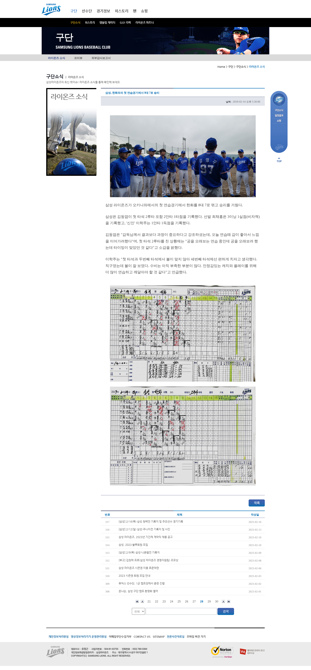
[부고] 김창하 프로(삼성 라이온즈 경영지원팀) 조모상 (148, 560)
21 (149, 601)
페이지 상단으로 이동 (279, 160)
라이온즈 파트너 (144, 22)
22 (156, 601)
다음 (223, 601)
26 (186, 601)
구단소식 (75, 22)
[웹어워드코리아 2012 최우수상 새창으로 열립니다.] (252, 647)
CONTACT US (142, 636)
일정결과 (279, 115)
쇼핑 (144, 11)
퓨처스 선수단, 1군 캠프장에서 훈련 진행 (142, 583)
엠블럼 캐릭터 (107, 22)
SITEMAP (159, 636)
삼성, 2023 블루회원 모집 (133, 544)
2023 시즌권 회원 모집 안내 (134, 575)
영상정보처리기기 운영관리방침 (89, 636)
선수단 (87, 11)
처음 (137, 601)
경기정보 (103, 11)
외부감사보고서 (101, 58)
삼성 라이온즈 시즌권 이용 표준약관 (139, 567)
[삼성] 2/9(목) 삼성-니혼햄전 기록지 (139, 552)
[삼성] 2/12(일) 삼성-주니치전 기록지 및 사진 (144, 529)
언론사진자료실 (175, 636)
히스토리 (90, 22)
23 (164, 601)
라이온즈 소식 (56, 58)
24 (171, 601)
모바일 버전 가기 (196, 636)
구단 (73, 11)
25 (179, 601)
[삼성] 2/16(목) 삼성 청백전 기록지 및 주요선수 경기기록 (151, 521)
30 (216, 601)
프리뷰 (78, 58)
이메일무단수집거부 (120, 636)
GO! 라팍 (125, 22)
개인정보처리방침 (58, 636)
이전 (142, 601)
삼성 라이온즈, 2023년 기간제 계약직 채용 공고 (146, 537)
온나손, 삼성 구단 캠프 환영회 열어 (138, 591)
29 (209, 601)
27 (194, 601)
